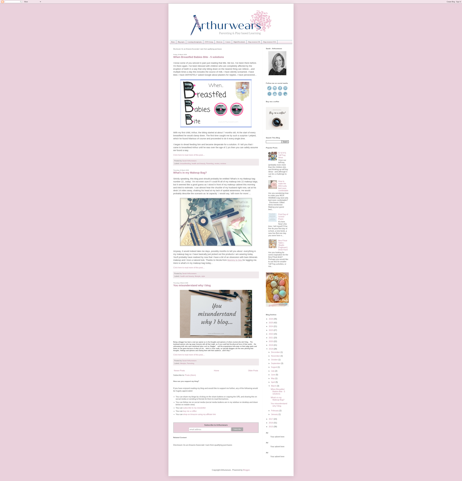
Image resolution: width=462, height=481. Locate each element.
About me (219, 42)
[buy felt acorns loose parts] (277, 306)
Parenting (210, 163)
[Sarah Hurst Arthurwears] (277, 75)
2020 (271, 341)
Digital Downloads (239, 42)
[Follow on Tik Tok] (269, 90)
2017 (271, 419)
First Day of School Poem (283, 216)
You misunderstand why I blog (192, 285)
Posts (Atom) (190, 375)
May (273, 378)
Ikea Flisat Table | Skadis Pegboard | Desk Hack (283, 245)
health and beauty (198, 163)
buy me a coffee (190, 411)
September (276, 363)
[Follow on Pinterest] (285, 90)
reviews (223, 163)
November (275, 356)
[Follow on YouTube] (275, 96)
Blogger (246, 470)
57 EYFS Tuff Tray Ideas (282, 155)
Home (173, 42)
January (274, 414)
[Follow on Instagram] (275, 90)
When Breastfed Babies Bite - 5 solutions (198, 57)
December (275, 352)
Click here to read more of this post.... (189, 155)
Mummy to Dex (235, 260)
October (274, 360)
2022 (271, 334)
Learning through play (195, 42)
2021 (271, 338)
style (203, 276)
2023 (271, 330)
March (274, 386)
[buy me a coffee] (277, 129)
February (275, 411)
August (274, 367)
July (273, 371)
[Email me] (280, 96)
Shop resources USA (269, 42)
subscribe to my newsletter (194, 408)
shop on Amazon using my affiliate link (199, 414)
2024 (271, 326)
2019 (271, 345)
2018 (271, 349)
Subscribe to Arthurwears (216, 425)
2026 (271, 319)
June (273, 375)
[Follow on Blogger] (269, 96)
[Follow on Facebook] (280, 90)
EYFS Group (209, 42)
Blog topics (181, 42)
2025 (271, 323)
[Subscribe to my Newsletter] (285, 96)
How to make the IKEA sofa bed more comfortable (283, 186)
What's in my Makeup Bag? (190, 172)
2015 (271, 427)
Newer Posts (179, 371)
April (273, 382)
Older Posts (253, 371)
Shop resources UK (254, 42)
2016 (271, 423)
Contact (227, 42)
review (217, 163)
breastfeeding (185, 163)
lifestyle (197, 276)
